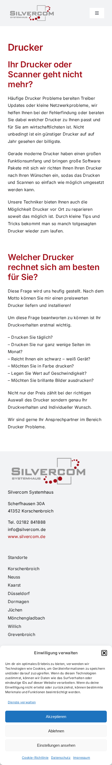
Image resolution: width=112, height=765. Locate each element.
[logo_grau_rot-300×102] (31, 7)
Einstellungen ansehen (56, 745)
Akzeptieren (56, 716)
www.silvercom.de (26, 536)
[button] (104, 653)
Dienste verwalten (22, 702)
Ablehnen (56, 731)
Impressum (81, 758)
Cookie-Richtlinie (35, 758)
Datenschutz (61, 758)
